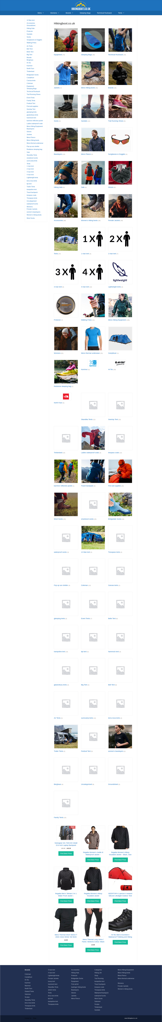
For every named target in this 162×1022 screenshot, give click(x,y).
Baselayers (30, 129)
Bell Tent (30, 49)
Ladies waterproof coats (35, 123)
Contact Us (28, 1018)
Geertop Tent (31, 109)
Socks (29, 37)
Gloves (29, 131)
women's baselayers (33, 212)
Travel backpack (32, 192)
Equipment (30, 86)
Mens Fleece (31, 137)
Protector (30, 31)
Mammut (27, 985)
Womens (53, 13)
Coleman (30, 83)
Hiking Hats (30, 28)
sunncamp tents (32, 161)
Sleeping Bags (85, 13)
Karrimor (29, 65)
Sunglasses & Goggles (34, 40)
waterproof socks (32, 204)
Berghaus (30, 60)
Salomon (28, 994)
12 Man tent (30, 20)
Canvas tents (31, 80)
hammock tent (31, 118)
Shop (96, 975)
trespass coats (31, 195)
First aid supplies (32, 106)
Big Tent (29, 54)
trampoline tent (32, 189)
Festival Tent (31, 103)
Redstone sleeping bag (34, 149)
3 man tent (30, 172)
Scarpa (27, 997)
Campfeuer (30, 77)
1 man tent (30, 166)
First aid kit (74, 984)
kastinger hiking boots (78, 987)
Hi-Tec (29, 63)
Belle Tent (30, 52)
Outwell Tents (29, 991)
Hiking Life (98, 973)
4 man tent (30, 174)
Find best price (66, 853)
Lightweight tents (32, 177)
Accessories (31, 23)
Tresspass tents (32, 198)
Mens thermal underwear (35, 143)
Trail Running (99, 978)
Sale (28, 152)
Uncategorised (31, 201)
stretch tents (52, 990)
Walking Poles (31, 43)
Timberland (30, 71)
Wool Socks (31, 218)
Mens (40, 13)
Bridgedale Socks (33, 75)
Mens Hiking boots (33, 140)
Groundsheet (31, 25)
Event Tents (30, 97)
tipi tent (29, 184)
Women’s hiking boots (34, 215)
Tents (120, 13)
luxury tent (51, 981)
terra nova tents (32, 181)
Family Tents (31, 100)
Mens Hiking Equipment (35, 126)
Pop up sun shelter (33, 146)
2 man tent (30, 169)
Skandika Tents (32, 155)
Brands (68, 13)
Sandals (29, 34)
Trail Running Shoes (33, 94)
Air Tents (30, 46)
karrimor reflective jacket (35, 120)
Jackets (29, 134)
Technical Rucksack (104, 13)
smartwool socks (32, 158)
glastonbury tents (32, 115)
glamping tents (31, 112)
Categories (98, 970)
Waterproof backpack (101, 993)
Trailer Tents (31, 186)
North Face (30, 68)
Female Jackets (32, 209)
